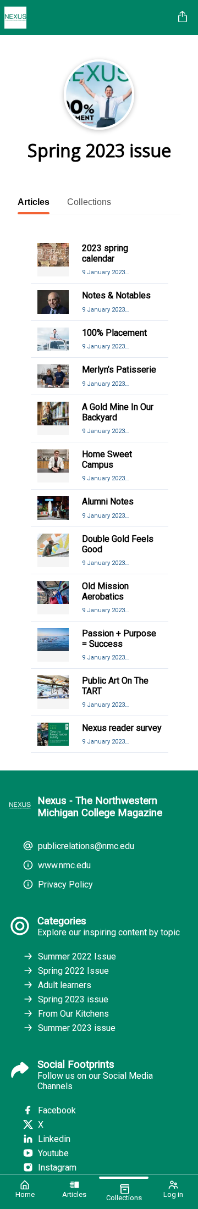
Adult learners (64, 985)
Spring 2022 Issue (73, 971)
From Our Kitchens (73, 1013)
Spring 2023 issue (73, 999)
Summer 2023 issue (77, 1028)
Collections (89, 202)
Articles (34, 202)
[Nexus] (86, 17)
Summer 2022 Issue (77, 956)
